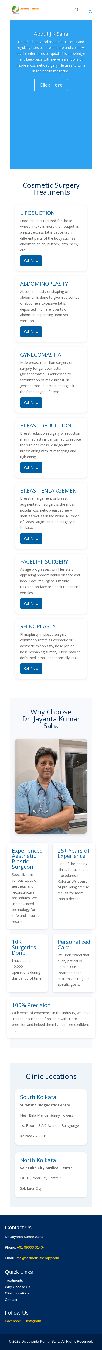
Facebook (13, 1321)
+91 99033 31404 (31, 1247)
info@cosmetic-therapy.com (37, 1258)
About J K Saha (51, 33)
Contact (11, 1300)
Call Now (31, 260)
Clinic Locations (17, 1293)
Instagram (33, 1321)
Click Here (51, 85)
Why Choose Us (17, 1287)
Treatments (14, 1280)
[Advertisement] (51, 136)
